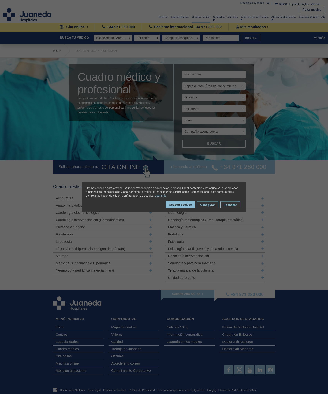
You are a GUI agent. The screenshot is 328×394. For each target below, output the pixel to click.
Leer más (160, 195)
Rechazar (230, 204)
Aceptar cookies (180, 204)
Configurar (207, 204)
